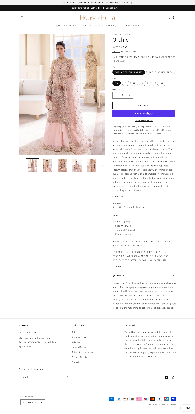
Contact (75, 362)
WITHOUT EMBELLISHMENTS (128, 72)
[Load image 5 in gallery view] (91, 165)
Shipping (116, 51)
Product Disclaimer (80, 357)
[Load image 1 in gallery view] (32, 165)
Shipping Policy (79, 337)
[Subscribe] (67, 377)
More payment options (144, 120)
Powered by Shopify (169, 404)
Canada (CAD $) (29, 402)
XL (151, 83)
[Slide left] (22, 165)
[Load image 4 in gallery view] (77, 165)
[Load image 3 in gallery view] (62, 165)
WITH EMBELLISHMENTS (160, 72)
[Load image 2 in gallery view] (47, 165)
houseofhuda (157, 404)
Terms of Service (79, 347)
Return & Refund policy (82, 352)
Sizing (74, 332)
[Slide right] (102, 165)
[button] (22, 17)
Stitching (76, 342)
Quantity (116, 89)
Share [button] (118, 266)
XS (116, 83)
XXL (161, 83)
